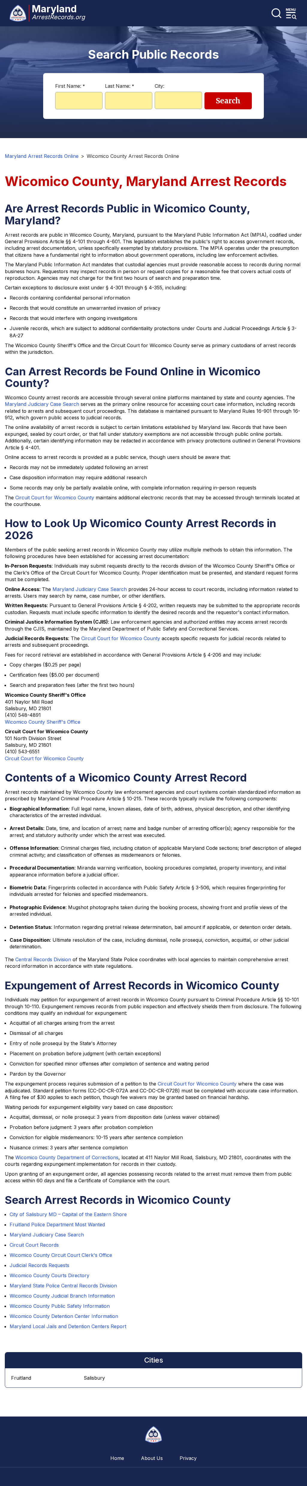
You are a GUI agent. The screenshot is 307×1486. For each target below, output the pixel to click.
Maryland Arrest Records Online (42, 156)
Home (117, 1458)
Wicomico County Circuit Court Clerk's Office (61, 1255)
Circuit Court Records (34, 1245)
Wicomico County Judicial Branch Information (62, 1296)
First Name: (70, 86)
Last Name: (119, 86)
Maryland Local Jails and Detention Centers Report (68, 1326)
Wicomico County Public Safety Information (60, 1306)
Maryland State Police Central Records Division (63, 1286)
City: (159, 86)
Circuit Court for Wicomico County (54, 498)
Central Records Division (43, 959)
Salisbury (94, 1378)
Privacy (188, 1458)
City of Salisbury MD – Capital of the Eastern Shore (68, 1214)
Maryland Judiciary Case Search (42, 404)
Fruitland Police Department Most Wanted (57, 1225)
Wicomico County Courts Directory (49, 1275)
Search (228, 100)
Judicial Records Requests (39, 1265)
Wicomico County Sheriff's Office (42, 722)
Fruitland (21, 1378)
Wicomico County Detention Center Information (64, 1316)
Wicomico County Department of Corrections (66, 1157)
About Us (152, 1458)
